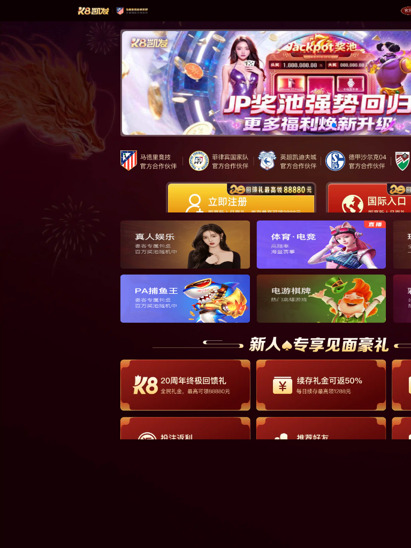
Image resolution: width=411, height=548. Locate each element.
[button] (308, 125)
